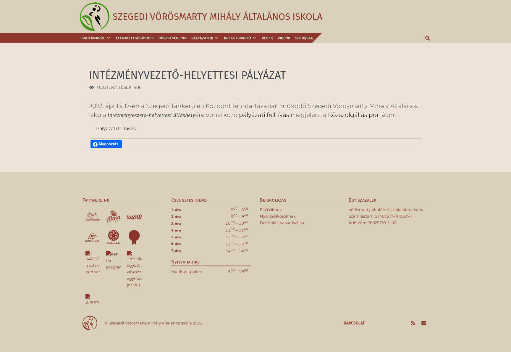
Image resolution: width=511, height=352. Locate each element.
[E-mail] (423, 323)
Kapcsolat (354, 323)
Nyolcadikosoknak (278, 216)
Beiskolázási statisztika (282, 222)
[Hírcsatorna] (413, 323)
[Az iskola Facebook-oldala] (392, 323)
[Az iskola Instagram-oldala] (403, 323)
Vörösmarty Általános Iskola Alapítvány (386, 209)
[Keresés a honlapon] (428, 38)
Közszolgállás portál (357, 114)
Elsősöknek (271, 209)
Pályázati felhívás (116, 128)
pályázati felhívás (264, 114)
